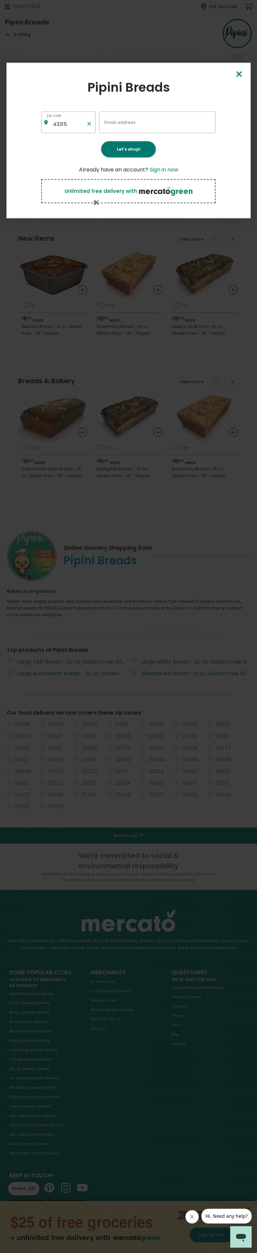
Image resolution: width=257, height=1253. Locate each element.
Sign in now (164, 169)
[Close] (239, 74)
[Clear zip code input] (89, 122)
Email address (120, 122)
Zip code (54, 115)
